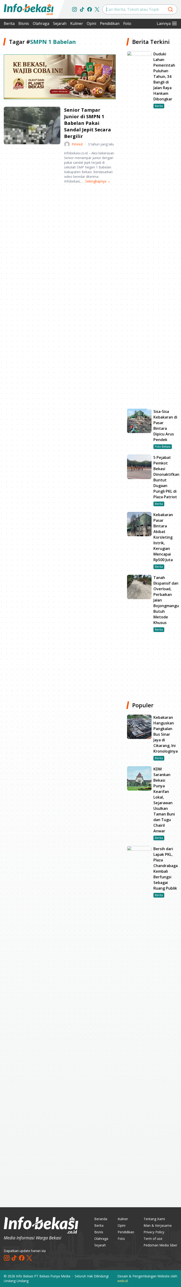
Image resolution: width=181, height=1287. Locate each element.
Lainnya (164, 23)
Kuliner (76, 23)
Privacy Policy (154, 1232)
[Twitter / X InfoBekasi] (97, 9)
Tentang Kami (154, 1219)
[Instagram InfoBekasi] (74, 9)
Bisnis (23, 23)
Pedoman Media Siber (160, 1245)
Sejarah (59, 23)
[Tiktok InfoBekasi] (82, 9)
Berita (9, 23)
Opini (91, 23)
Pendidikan (109, 23)
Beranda (100, 1219)
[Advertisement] (60, 224)
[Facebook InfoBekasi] (89, 9)
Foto (127, 23)
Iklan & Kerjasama (158, 1225)
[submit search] (170, 9)
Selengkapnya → (98, 181)
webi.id (122, 1281)
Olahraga (41, 23)
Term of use (153, 1238)
